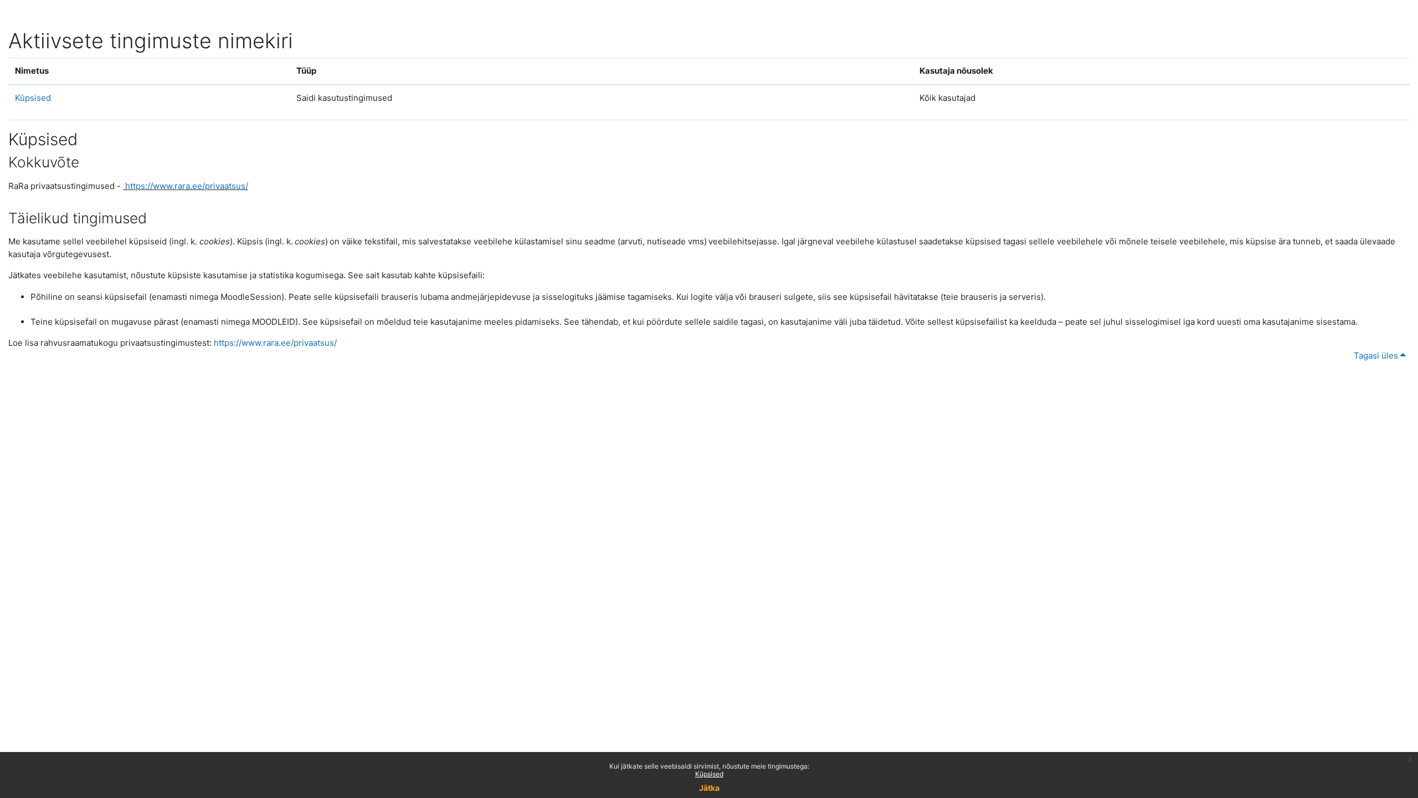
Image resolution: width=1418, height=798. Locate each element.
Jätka (709, 787)
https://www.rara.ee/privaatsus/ (186, 186)
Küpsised (709, 774)
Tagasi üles (1377, 355)
